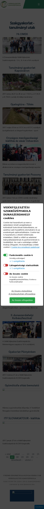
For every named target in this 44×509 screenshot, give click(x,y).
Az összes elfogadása (22, 300)
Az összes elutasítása (21, 291)
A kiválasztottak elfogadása (22, 294)
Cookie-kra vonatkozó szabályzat (25, 247)
